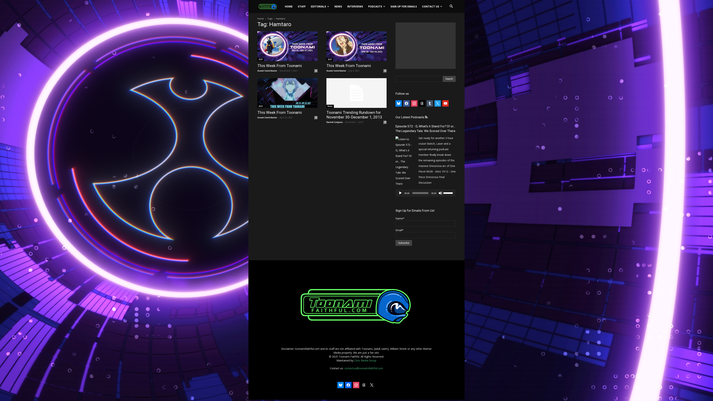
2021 (260, 59)
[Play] (400, 193)
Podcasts (375, 6)
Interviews (355, 6)
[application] (425, 193)
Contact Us (430, 6)
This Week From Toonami (279, 65)
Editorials (318, 6)
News (338, 6)
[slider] (448, 192)
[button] (451, 7)
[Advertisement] (425, 45)
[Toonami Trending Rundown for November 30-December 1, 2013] (356, 93)
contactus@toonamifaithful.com (363, 368)
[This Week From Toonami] (287, 46)
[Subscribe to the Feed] (426, 117)
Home (289, 6)
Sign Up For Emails (403, 6)
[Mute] (440, 193)
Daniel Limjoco (334, 122)
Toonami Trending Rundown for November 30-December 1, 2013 (354, 114)
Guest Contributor (267, 70)
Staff (302, 6)
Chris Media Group (365, 360)
